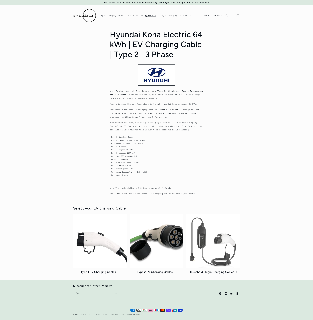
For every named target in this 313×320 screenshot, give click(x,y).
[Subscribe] (116, 293)
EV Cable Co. (86, 315)
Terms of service (135, 315)
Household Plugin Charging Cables (211, 272)
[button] (113, 15)
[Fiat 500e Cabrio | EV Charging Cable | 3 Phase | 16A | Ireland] (160, 110)
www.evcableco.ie (126, 194)
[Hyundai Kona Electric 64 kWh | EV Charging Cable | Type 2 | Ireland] (156, 85)
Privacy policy (117, 315)
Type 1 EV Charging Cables (98, 272)
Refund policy (102, 315)
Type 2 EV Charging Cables (155, 272)
